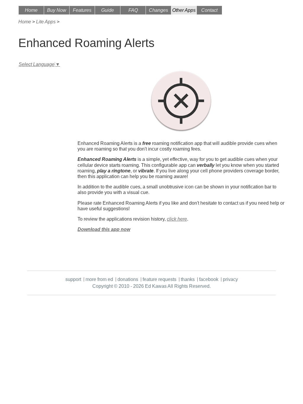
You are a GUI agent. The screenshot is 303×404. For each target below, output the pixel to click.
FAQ (133, 10)
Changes (158, 10)
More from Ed (99, 279)
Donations (127, 279)
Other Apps (184, 10)
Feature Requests (159, 279)
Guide (107, 10)
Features (82, 10)
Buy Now (56, 10)
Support (73, 279)
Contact (209, 10)
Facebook (208, 279)
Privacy (230, 279)
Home (31, 10)
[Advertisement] (42, 157)
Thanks (188, 279)
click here (177, 219)
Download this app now (104, 229)
